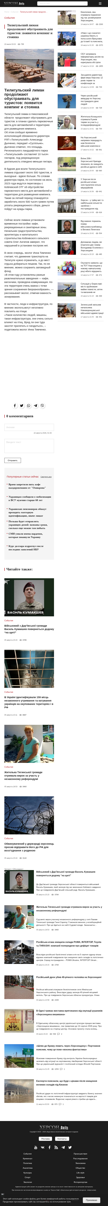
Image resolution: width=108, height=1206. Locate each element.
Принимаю (91, 1200)
